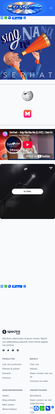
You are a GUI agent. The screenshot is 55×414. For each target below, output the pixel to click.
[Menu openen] (51, 8)
